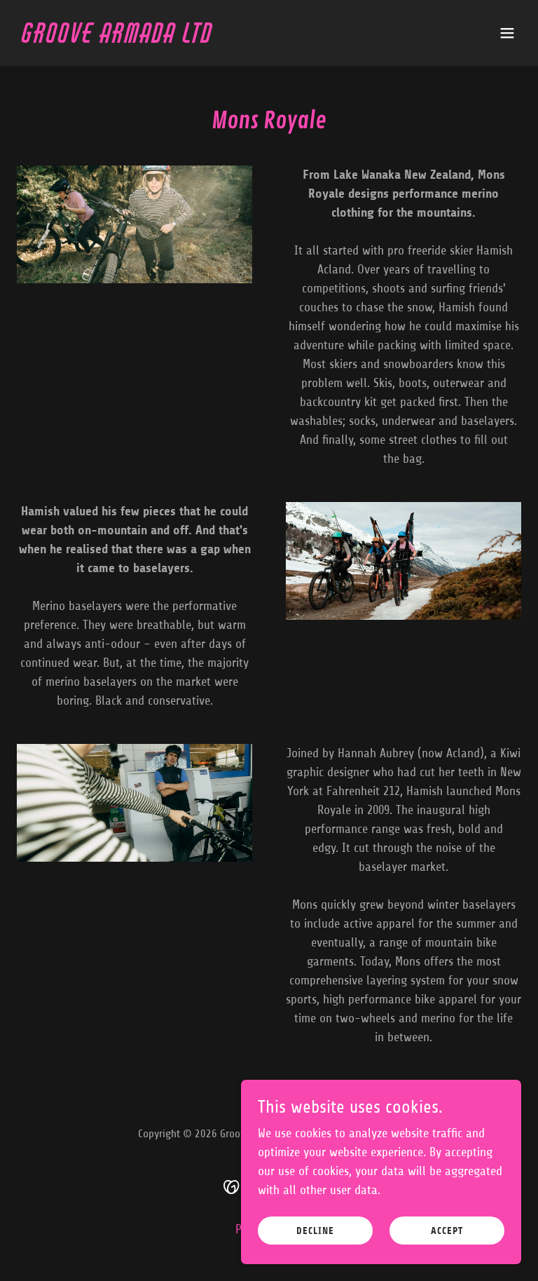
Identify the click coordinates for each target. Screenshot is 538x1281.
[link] (118, 39)
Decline (315, 1231)
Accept (447, 1231)
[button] (507, 33)
